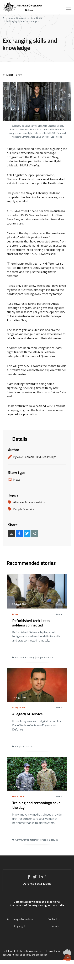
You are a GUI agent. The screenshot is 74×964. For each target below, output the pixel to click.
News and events (24, 18)
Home (9, 18)
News (39, 18)
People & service (23, 509)
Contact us (54, 919)
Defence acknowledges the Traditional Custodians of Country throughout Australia (37, 903)
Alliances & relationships (29, 502)
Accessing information (20, 919)
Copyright (19, 926)
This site (54, 926)
